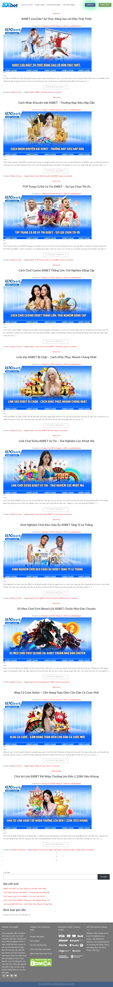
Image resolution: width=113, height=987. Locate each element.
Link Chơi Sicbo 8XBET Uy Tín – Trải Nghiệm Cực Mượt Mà (56, 441)
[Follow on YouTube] (15, 976)
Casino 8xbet (39, 5)
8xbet (32, 92)
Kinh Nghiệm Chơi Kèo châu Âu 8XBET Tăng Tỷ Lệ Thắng (56, 525)
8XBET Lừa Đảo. (41, 92)
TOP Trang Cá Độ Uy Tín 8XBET (47, 260)
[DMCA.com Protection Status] (41, 962)
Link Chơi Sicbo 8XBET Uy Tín (46, 514)
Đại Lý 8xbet (35, 941)
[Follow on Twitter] (7, 976)
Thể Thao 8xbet (69, 5)
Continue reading (55, 87)
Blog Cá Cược (27, 5)
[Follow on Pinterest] (11, 976)
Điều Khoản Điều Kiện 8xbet (41, 954)
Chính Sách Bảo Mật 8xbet (40, 949)
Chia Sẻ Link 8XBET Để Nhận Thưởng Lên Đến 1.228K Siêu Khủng (56, 776)
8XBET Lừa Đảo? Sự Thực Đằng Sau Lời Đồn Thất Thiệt (57, 19)
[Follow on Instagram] (4, 976)
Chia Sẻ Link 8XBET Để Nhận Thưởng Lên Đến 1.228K (59, 850)
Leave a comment (54, 92)
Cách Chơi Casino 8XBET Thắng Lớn (49, 347)
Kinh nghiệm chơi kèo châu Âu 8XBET (49, 598)
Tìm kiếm (6, 873)
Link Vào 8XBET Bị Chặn (44, 430)
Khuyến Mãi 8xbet (54, 5)
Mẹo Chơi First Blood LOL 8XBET (43, 682)
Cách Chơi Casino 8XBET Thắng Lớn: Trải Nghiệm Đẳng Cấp (56, 270)
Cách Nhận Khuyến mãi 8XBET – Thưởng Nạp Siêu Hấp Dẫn (56, 102)
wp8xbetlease (75, 26)
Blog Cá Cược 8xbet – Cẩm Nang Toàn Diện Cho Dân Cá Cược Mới (56, 692)
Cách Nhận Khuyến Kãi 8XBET (47, 176)
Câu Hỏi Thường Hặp (38, 945)
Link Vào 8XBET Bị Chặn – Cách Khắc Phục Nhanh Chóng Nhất (56, 357)
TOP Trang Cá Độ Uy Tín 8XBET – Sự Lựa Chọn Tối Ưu (56, 186)
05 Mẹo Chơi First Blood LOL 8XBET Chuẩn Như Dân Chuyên (56, 608)
